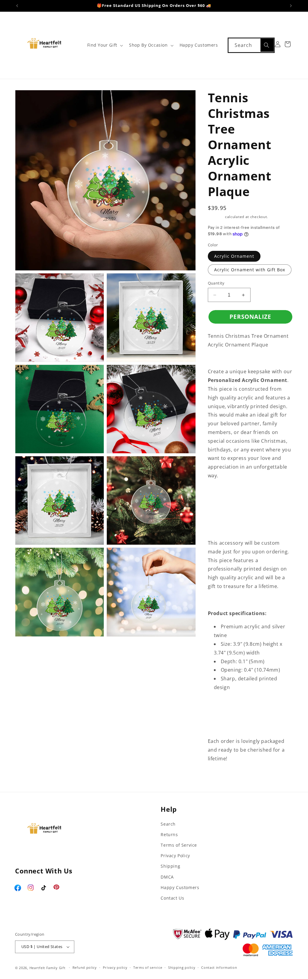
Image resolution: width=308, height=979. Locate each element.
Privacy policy (115, 967)
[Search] (267, 45)
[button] (104, 45)
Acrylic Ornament (234, 256)
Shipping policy (182, 967)
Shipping (216, 216)
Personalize (250, 317)
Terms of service (147, 967)
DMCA (167, 877)
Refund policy (84, 967)
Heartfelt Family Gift (47, 967)
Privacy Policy (175, 855)
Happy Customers (180, 887)
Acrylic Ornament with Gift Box (249, 269)
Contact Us (172, 898)
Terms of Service (179, 845)
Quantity (216, 283)
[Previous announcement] (17, 5)
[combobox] (251, 45)
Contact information (219, 967)
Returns (169, 834)
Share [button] (221, 777)
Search (168, 824)
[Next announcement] (290, 5)
